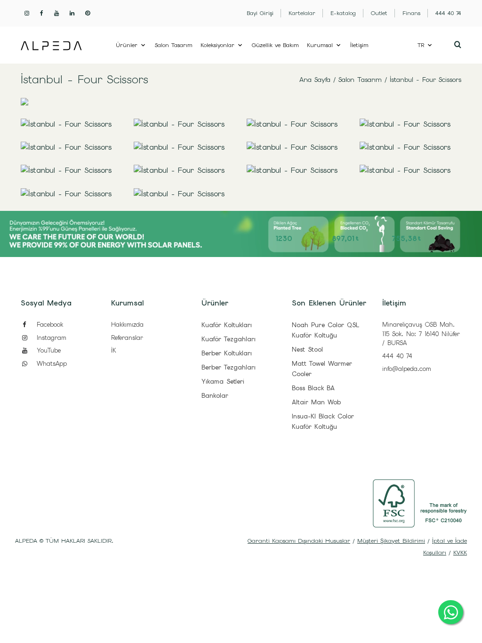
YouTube (47, 350)
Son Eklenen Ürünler (329, 303)
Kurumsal (320, 45)
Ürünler (126, 45)
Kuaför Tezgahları (228, 339)
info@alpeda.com (406, 369)
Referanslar (127, 338)
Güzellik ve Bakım (275, 45)
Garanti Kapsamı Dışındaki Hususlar (299, 541)
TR (421, 45)
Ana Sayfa (314, 79)
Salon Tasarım (174, 45)
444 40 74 (397, 356)
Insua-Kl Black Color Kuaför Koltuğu (323, 421)
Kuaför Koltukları (226, 325)
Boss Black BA (313, 388)
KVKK (460, 552)
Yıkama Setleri (222, 382)
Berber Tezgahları (228, 367)
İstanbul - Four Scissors (425, 79)
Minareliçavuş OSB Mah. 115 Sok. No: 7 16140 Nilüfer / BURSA (421, 334)
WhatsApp (50, 364)
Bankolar (214, 396)
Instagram (50, 338)
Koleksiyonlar (217, 45)
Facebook (48, 325)
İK (113, 350)
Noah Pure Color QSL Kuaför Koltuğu (325, 330)
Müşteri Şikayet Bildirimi (391, 541)
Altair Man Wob (316, 402)
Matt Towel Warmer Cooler (322, 369)
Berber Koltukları (226, 353)
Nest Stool (307, 350)
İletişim (359, 45)
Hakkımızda (127, 325)
